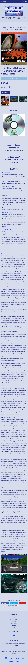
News (14, 627)
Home (4, 27)
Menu (4, 1)
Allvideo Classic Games (15, 651)
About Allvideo (14, 623)
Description (13, 110)
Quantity (3, 87)
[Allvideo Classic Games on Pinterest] (14, 635)
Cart (25, 1)
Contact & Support (14, 619)
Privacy (14, 625)
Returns (14, 621)
